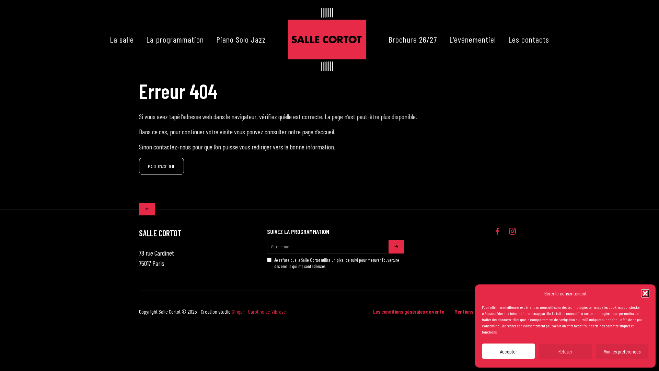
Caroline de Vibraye (267, 311)
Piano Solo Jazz (241, 39)
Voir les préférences (622, 351)
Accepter (508, 351)
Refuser (565, 351)
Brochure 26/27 (413, 39)
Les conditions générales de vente (408, 311)
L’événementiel (472, 39)
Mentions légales (471, 311)
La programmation (175, 39)
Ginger (238, 311)
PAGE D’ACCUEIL (161, 166)
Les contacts (528, 39)
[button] (645, 293)
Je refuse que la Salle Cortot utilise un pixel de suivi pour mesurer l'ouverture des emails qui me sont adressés (336, 263)
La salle (122, 39)
